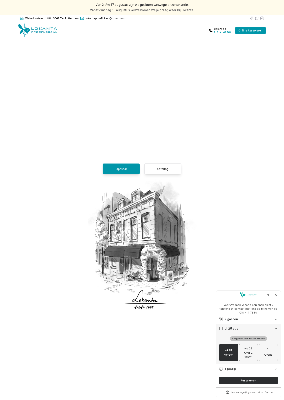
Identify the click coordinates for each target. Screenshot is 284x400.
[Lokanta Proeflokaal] (37, 30)
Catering (162, 169)
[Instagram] (262, 18)
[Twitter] (257, 18)
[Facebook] (251, 18)
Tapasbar (121, 169)
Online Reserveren (250, 30)
